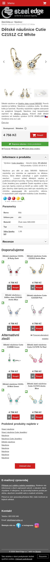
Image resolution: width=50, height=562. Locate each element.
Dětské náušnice (8, 442)
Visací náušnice (8, 429)
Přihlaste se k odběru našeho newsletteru (18, 485)
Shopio (38, 552)
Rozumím (43, 556)
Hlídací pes (17, 149)
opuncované (17, 191)
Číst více (5, 123)
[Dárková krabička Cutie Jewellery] (41, 93)
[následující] (45, 61)
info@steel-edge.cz (15, 520)
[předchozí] (4, 61)
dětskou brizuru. (21, 114)
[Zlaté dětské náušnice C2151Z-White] (25, 61)
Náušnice (5, 435)
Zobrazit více (25, 128)
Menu (11, 3)
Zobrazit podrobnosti (23, 559)
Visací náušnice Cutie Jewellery (14, 432)
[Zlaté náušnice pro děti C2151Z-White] (25, 93)
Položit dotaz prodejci (32, 149)
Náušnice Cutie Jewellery (12, 439)
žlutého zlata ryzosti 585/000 (30, 103)
